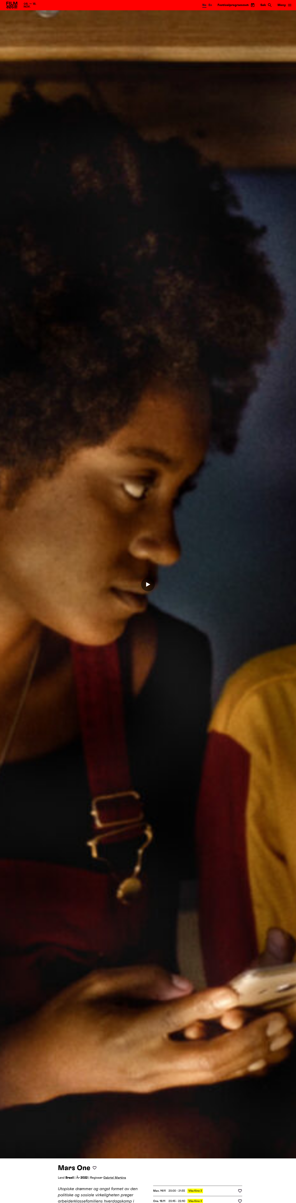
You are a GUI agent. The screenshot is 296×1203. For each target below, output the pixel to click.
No (204, 5)
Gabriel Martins (114, 1177)
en (210, 5)
